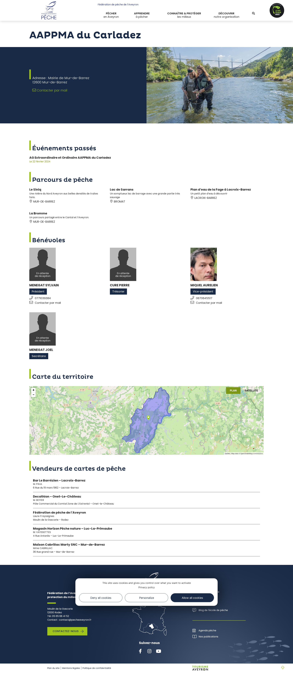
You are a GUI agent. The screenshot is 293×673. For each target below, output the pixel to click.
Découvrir (226, 13)
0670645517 (204, 298)
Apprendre (142, 13)
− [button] (33, 394)
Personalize (146, 597)
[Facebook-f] (140, 651)
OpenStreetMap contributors (251, 453)
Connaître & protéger (184, 13)
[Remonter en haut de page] (280, 667)
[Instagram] (149, 651)
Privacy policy (146, 587)
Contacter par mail (51, 90)
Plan (233, 390)
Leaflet (227, 453)
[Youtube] (158, 651)
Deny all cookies (100, 597)
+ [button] (33, 390)
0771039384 (43, 298)
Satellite (251, 390)
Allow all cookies (192, 597)
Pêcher (111, 13)
